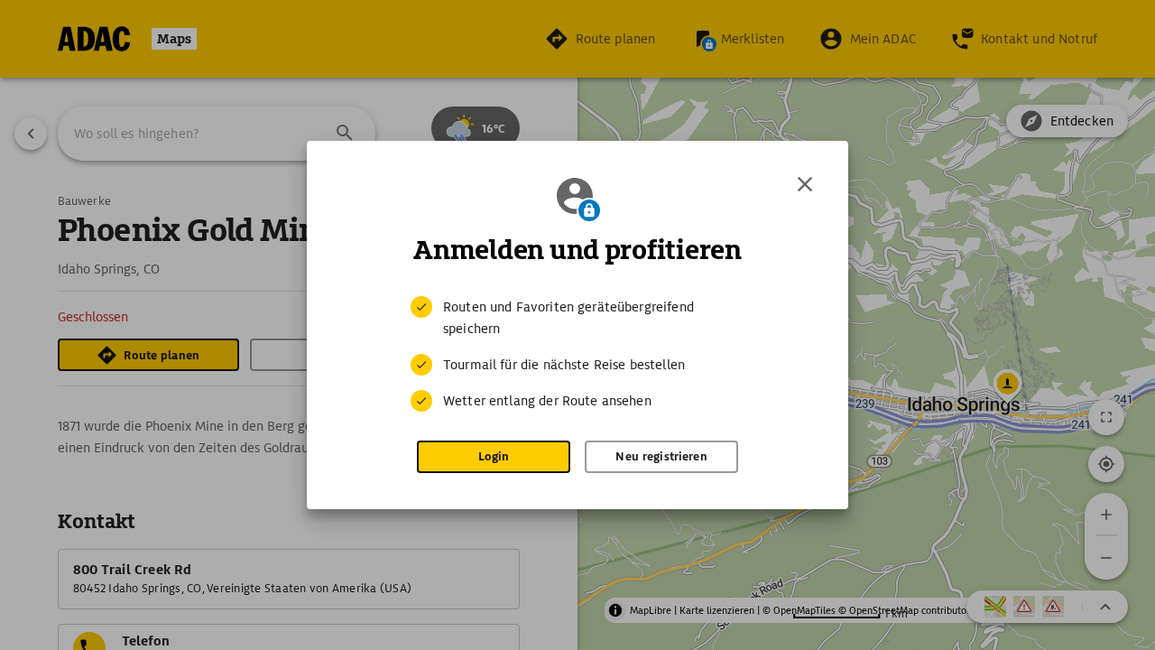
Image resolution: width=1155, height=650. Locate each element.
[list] (577, 354)
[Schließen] (805, 184)
